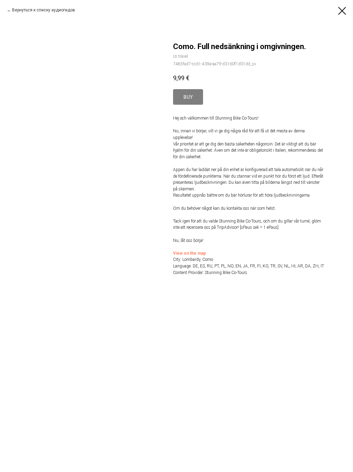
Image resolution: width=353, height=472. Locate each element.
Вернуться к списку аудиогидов (43, 10)
